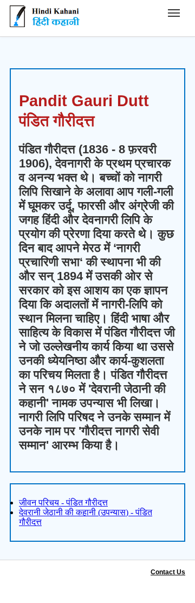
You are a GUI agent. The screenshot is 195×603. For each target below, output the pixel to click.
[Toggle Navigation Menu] (173, 13)
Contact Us (168, 572)
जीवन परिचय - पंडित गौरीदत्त (63, 502)
